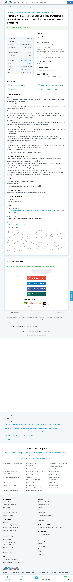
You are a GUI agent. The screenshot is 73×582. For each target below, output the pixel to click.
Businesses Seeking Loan (10, 527)
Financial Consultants (44, 515)
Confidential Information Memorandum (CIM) (51, 527)
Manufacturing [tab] (38, 453)
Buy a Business (7, 507)
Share (37, 312)
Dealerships (7, 482)
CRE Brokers (42, 512)
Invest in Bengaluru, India (52, 249)
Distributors (52, 479)
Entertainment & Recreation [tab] (46, 456)
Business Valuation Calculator (11, 562)
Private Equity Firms (8, 547)
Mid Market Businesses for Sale (12, 463)
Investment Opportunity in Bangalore (42, 247)
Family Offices (7, 550)
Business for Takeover (33, 469)
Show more (7, 439)
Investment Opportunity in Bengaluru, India (26, 245)
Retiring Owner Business (10, 490)
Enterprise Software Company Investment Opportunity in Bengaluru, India (32, 231)
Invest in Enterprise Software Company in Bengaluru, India (31, 237)
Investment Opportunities (10, 525)
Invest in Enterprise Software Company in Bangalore (48, 241)
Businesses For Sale (8, 522)
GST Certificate (47, 89)
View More (57, 54)
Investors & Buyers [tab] (63, 456)
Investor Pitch (17, 85)
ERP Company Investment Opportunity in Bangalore (22, 243)
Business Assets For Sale (10, 530)
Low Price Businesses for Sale (58, 463)
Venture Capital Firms (9, 544)
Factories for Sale (54, 488)
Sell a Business (53, 485)
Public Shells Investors (10, 485)
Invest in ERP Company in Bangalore (32, 249)
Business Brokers (43, 510)
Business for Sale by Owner (34, 471)
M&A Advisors (30, 485)
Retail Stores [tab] (49, 453)
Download (59, 312)
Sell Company (30, 477)
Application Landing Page (50, 85)
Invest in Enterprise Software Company (18, 247)
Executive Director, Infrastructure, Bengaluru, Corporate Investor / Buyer (34, 225)
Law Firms (41, 520)
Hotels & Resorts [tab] (21, 456)
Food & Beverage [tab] (17, 453)
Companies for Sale (55, 474)
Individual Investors (9, 537)
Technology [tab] (28, 453)
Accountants (41, 517)
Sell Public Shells (54, 477)
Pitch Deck (15, 89)
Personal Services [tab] (61, 453)
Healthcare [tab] (32, 456)
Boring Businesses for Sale (34, 490)
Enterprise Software (26, 60)
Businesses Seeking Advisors (47, 502)
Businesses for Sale (32, 482)
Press (40, 551)
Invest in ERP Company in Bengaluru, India (53, 245)
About (40, 543)
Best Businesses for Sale (33, 474)
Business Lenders (8, 552)
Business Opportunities (56, 469)
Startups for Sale (54, 471)
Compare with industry (46, 39)
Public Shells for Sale (55, 466)
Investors (52, 482)
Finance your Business (9, 504)
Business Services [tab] (8, 456)
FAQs (39, 554)
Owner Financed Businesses (11, 488)
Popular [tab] (7, 453)
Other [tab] (49, 459)
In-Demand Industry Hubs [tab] (37, 459)
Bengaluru (29, 63)
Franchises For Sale (44, 534)
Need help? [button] (71, 297)
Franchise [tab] (24, 459)
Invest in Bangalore (22, 251)
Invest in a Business (8, 510)
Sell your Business (8, 502)
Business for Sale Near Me (34, 488)
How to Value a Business (10, 559)
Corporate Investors (9, 542)
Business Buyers (7, 539)
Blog (39, 549)
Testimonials (42, 546)
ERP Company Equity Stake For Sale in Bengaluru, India (42, 239)
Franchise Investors (44, 537)
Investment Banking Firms (11, 469)
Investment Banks (43, 504)
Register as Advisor (8, 515)
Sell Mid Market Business (33, 479)
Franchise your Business (10, 512)
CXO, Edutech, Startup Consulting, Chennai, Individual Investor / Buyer (33, 210)
